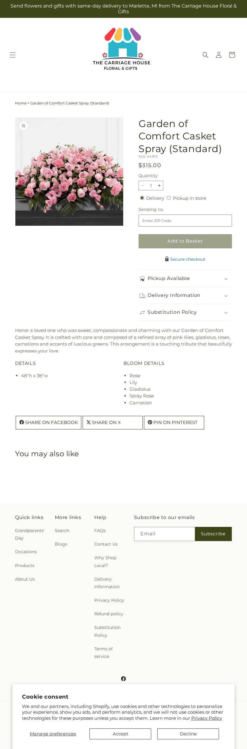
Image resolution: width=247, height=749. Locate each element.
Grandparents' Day (30, 534)
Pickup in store (189, 198)
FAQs (100, 530)
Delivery (155, 198)
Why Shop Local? (105, 561)
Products (24, 565)
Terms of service (103, 652)
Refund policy (108, 614)
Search (62, 530)
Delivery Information (107, 582)
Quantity (148, 175)
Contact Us (106, 544)
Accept (120, 734)
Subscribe (213, 534)
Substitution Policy (107, 631)
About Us (25, 579)
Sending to (160, 209)
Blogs (61, 544)
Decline (188, 734)
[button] (12, 55)
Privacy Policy (206, 718)
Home (21, 103)
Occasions (26, 551)
